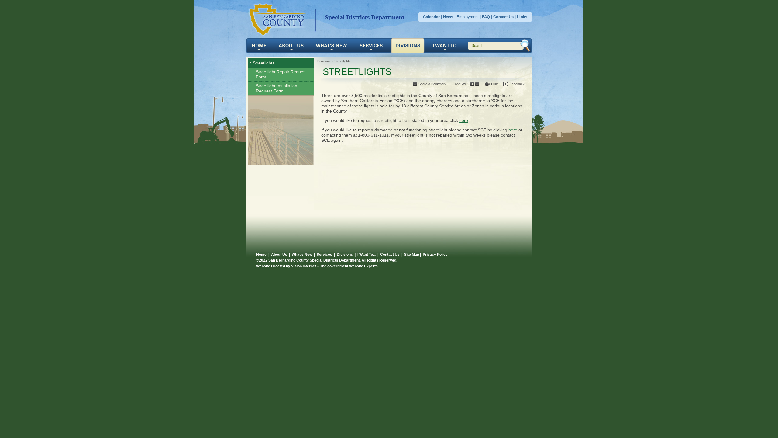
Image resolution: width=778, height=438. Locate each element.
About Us (293, 45)
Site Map (411, 254)
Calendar (431, 17)
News (448, 17)
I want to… (446, 45)
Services (373, 45)
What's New (333, 45)
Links (522, 17)
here (463, 120)
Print (494, 84)
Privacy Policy (435, 254)
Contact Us (503, 17)
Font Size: (460, 84)
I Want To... (366, 254)
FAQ (486, 17)
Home (328, 18)
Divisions (409, 45)
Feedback (517, 84)
